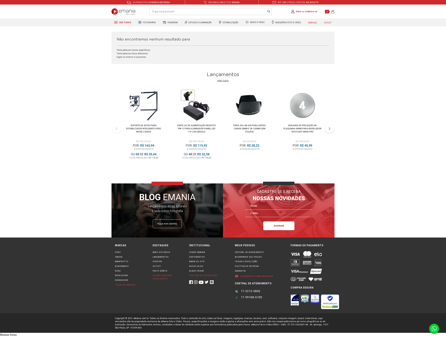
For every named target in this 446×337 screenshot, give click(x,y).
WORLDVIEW (121, 275)
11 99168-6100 (251, 297)
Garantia (240, 271)
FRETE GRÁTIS (160, 271)
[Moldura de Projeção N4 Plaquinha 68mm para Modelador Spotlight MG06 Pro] (302, 106)
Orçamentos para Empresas (256, 276)
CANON (118, 257)
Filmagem (172, 22)
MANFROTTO (121, 261)
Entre (298, 11)
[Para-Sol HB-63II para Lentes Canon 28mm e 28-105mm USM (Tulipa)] (249, 106)
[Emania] (123, 11)
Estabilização (230, 22)
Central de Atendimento (249, 252)
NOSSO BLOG (196, 266)
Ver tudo (223, 81)
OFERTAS (157, 261)
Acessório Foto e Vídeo (288, 22)
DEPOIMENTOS (197, 257)
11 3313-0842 (250, 291)
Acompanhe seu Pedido (248, 257)
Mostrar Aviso (8, 334)
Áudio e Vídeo (257, 22)
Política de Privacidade (203, 275)
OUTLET (157, 266)
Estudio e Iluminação (200, 22)
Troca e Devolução (246, 261)
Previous (117, 129)
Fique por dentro (167, 224)
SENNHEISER (121, 280)
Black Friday (196, 271)
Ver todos (125, 22)
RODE (118, 271)
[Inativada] (295, 300)
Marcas (312, 22)
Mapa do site (197, 261)
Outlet (328, 22)
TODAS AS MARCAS (125, 285)
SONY (118, 252)
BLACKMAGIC (122, 266)
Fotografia (149, 22)
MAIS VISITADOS (161, 252)
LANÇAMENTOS (161, 257)
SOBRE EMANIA (197, 252)
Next (329, 129)
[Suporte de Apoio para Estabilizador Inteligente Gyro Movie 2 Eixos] (143, 106)
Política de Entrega (247, 266)
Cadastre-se (311, 11)
